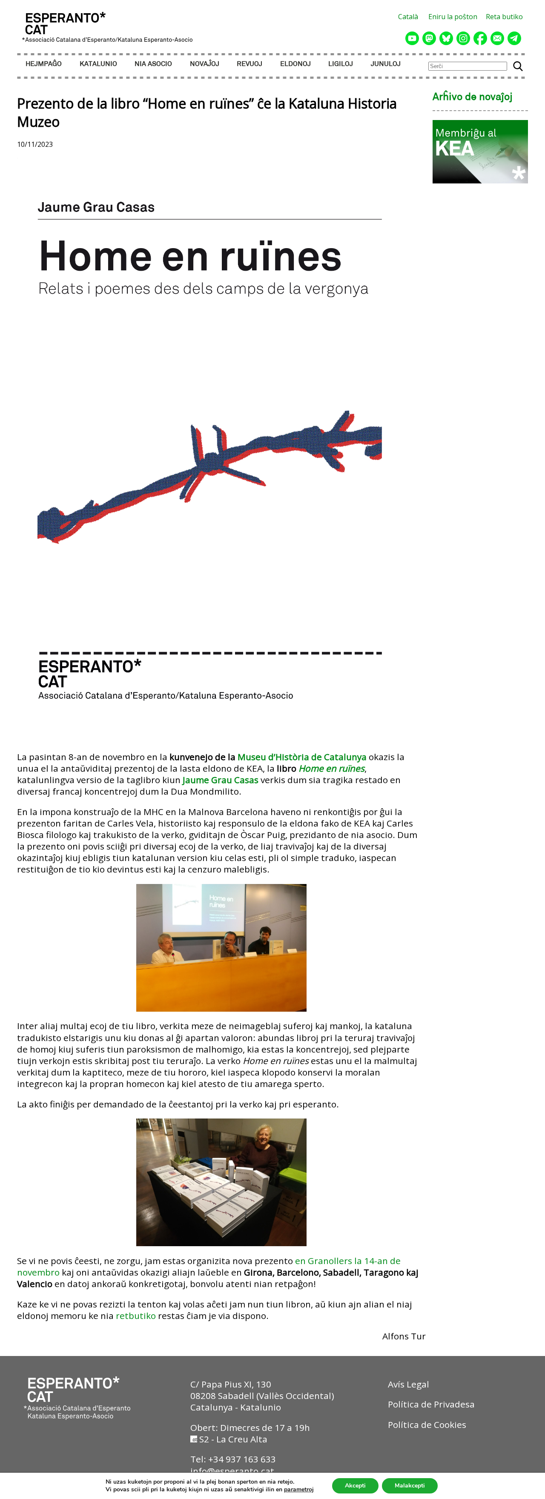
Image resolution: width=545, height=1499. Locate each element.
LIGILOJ (340, 64)
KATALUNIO (98, 64)
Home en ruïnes (331, 768)
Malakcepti (410, 1486)
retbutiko (136, 1316)
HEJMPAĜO (44, 64)
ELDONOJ (295, 64)
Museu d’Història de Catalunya (302, 757)
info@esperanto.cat (232, 1471)
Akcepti (355, 1486)
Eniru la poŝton (452, 16)
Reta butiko (504, 16)
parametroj (299, 1489)
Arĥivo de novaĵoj (473, 97)
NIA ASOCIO (153, 64)
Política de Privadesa (431, 1404)
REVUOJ (249, 64)
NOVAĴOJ (204, 64)
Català (408, 16)
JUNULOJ (386, 64)
